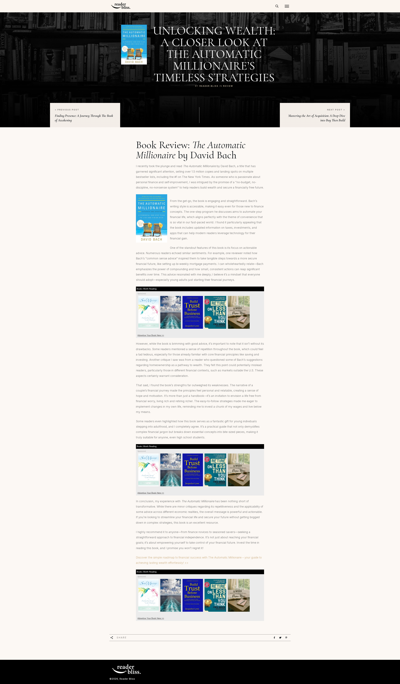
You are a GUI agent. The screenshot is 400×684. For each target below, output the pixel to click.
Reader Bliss (209, 86)
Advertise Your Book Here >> (151, 335)
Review (228, 86)
